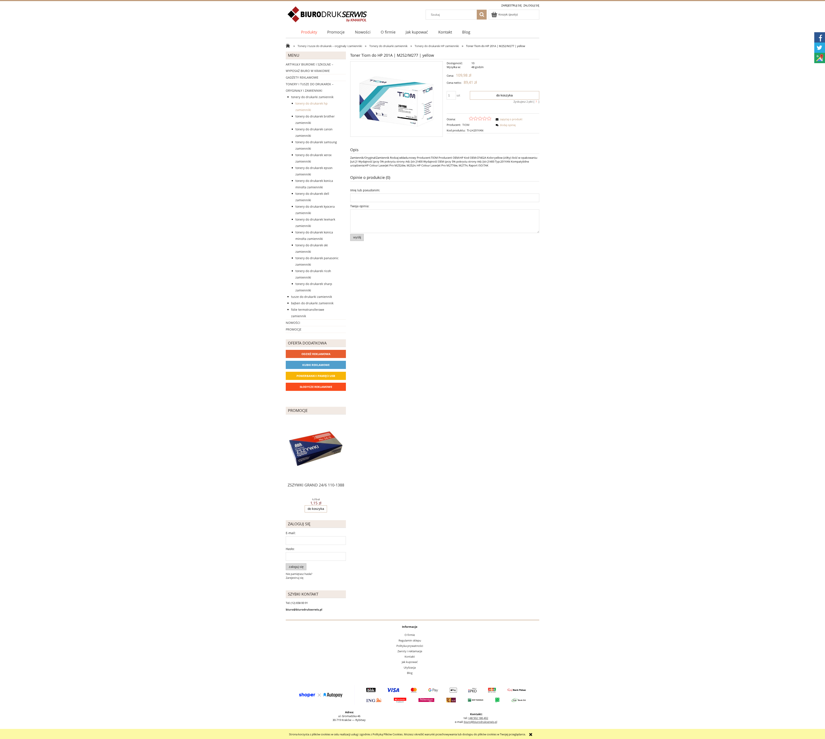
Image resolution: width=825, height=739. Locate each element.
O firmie (410, 635)
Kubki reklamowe (316, 365)
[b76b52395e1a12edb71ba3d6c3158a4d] (396, 99)
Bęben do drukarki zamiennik (312, 303)
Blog (409, 673)
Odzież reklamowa (315, 354)
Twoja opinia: (359, 206)
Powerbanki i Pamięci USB (315, 376)
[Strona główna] (327, 17)
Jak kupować (410, 662)
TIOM (465, 125)
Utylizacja (410, 667)
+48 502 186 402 (478, 718)
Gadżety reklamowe (302, 77)
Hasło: (290, 549)
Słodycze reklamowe (316, 387)
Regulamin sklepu (410, 640)
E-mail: (291, 533)
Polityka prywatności (409, 646)
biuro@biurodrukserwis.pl (480, 722)
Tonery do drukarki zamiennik (312, 97)
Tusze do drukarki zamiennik (311, 297)
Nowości (293, 323)
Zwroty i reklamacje (409, 651)
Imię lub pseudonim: (365, 190)
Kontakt (410, 656)
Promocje (293, 329)
